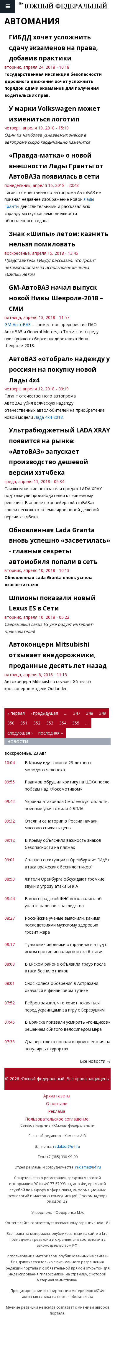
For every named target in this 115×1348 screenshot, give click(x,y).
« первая (16, 713)
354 (62, 723)
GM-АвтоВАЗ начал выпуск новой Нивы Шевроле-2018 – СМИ (56, 297)
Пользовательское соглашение (56, 1119)
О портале (56, 1103)
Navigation (7, 6)
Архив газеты (56, 1096)
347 (76, 713)
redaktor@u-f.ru (66, 1146)
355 (75, 723)
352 (36, 723)
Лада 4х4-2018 (48, 417)
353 (49, 723)
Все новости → (95, 1061)
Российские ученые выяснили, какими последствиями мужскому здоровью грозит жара (62, 925)
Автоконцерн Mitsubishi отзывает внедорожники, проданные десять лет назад (58, 654)
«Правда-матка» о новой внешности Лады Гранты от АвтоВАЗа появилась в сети (56, 165)
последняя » (50, 733)
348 (89, 713)
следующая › (19, 733)
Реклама (56, 1111)
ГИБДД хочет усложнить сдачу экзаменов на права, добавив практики (53, 47)
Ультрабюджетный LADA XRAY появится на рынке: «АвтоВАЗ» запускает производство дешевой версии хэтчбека (59, 451)
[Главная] (66, 6)
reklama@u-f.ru (88, 1167)
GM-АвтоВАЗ (17, 324)
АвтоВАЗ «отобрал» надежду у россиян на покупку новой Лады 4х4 (59, 369)
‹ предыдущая (44, 713)
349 (102, 713)
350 (10, 723)
